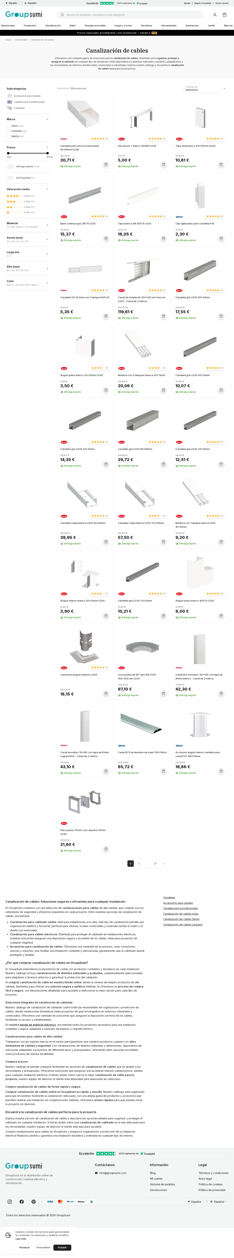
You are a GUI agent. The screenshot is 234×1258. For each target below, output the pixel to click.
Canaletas (169, 897)
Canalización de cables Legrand (182, 924)
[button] (99, 138)
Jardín (211, 25)
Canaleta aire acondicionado (180, 908)
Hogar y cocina (123, 25)
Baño (73, 25)
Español (32, 3)
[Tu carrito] (225, 14)
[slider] (8, 153)
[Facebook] (22, 1202)
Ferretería (146, 25)
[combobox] (130, 14)
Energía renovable (95, 25)
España (13, 3)
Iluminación (192, 25)
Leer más (21, 1238)
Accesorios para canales (178, 902)
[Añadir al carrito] (106, 164)
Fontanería (30, 25)
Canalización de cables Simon (181, 919)
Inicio (8, 39)
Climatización (53, 25)
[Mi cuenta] (215, 14)
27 (155, 863)
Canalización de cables (42, 39)
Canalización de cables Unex (181, 913)
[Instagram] (9, 1202)
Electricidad (21, 39)
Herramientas (169, 25)
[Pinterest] (33, 1202)
